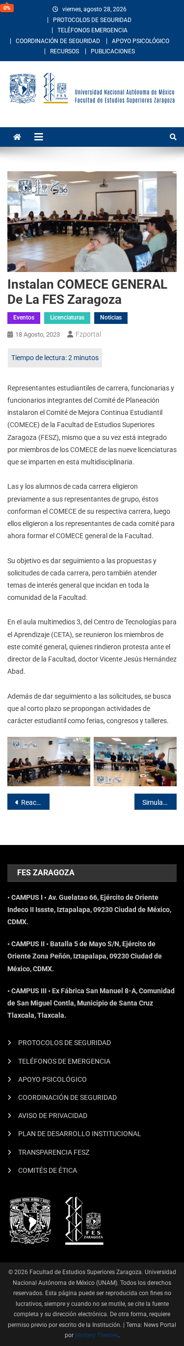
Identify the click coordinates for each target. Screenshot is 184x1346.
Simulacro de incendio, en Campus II (159, 802)
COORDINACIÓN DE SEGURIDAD (58, 41)
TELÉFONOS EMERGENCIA (92, 30)
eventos (23, 317)
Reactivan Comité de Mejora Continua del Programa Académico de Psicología (35, 802)
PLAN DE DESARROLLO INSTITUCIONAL (79, 1134)
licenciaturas (67, 317)
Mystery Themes (96, 1335)
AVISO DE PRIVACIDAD (52, 1115)
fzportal (88, 334)
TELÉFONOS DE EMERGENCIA (64, 1061)
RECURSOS (64, 51)
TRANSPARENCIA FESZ (53, 1152)
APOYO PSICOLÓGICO (140, 41)
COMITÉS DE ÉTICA (47, 1170)
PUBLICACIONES (113, 51)
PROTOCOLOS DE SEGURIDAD (92, 20)
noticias (111, 317)
